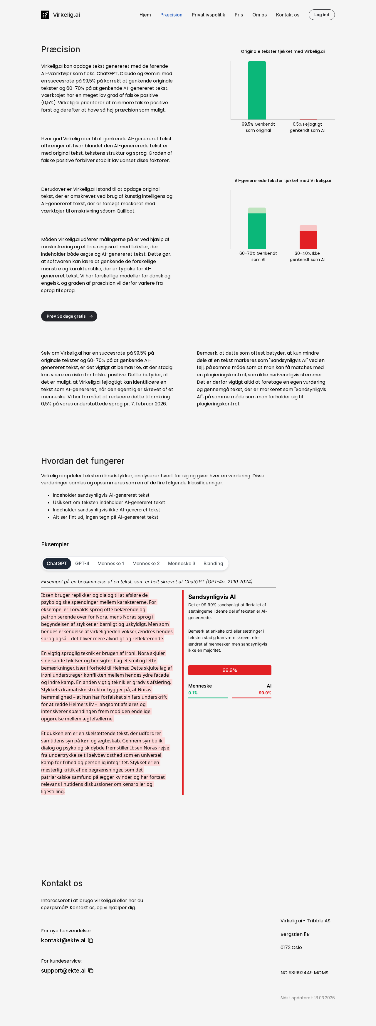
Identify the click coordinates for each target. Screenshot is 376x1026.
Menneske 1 (111, 563)
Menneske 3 (181, 563)
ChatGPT (57, 563)
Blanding (213, 563)
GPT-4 (82, 563)
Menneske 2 (146, 563)
